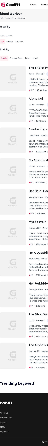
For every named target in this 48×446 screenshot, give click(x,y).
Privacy (3, 422)
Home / (3, 18)
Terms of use (6, 417)
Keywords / (10, 18)
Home (33, 4)
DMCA (2, 427)
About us (4, 413)
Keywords (4, 431)
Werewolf (40, 74)
